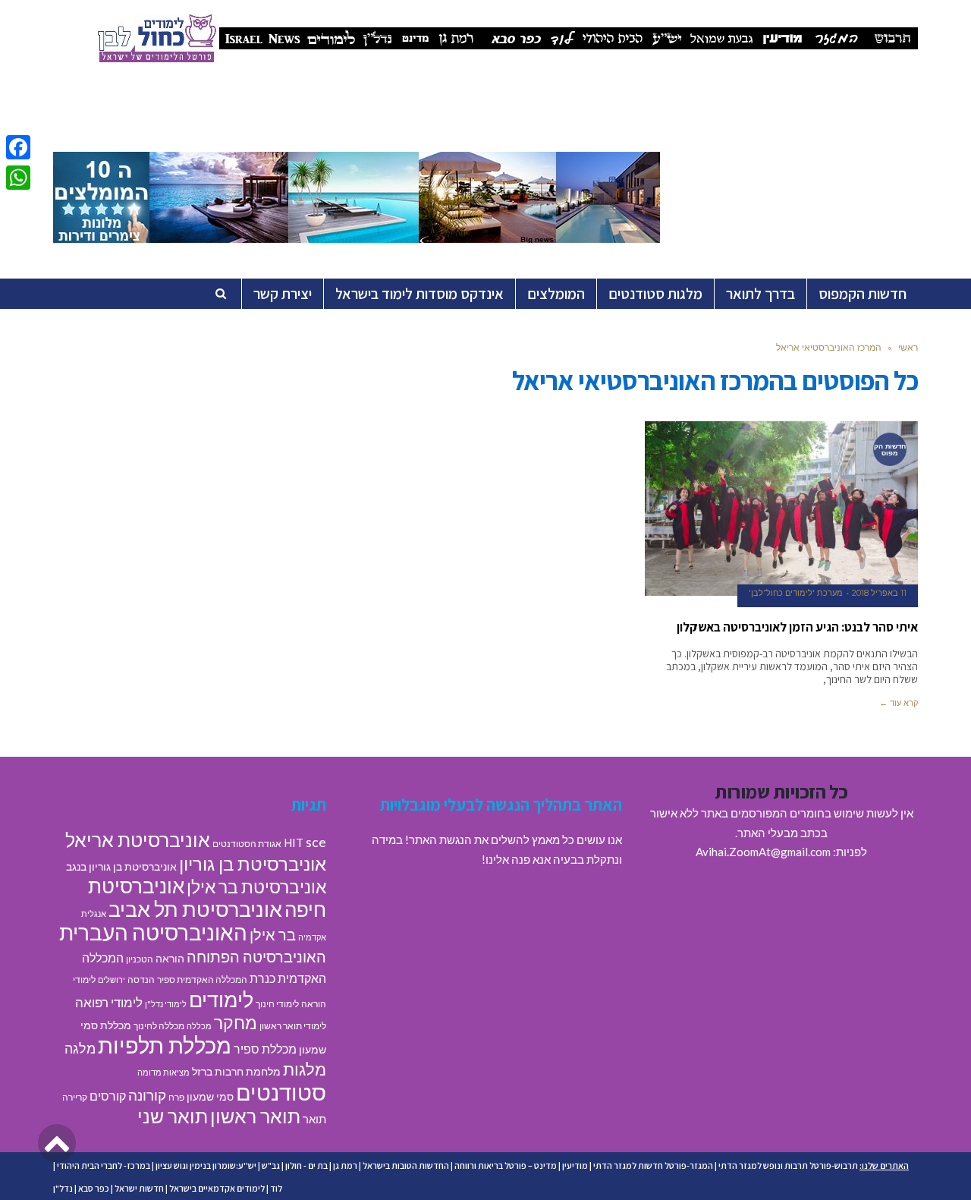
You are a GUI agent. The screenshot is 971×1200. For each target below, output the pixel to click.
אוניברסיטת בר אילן (256, 886)
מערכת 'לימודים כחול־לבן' (796, 592)
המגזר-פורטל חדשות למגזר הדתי (653, 1165)
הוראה (170, 959)
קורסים (108, 1095)
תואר (314, 1119)
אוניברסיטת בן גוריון (252, 863)
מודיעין (575, 1165)
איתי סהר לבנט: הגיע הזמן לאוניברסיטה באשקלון (797, 627)
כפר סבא (93, 1188)
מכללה (199, 1026)
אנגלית (93, 913)
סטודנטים (281, 1092)
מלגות (304, 1069)
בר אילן (273, 934)
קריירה (74, 1097)
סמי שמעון (210, 1097)
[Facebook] (18, 147)
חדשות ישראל (139, 1188)
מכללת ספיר (265, 1048)
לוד (276, 1188)
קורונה (147, 1095)
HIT (293, 842)
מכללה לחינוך (159, 1025)
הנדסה (141, 979)
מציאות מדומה (163, 1072)
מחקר (235, 1022)
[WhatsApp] (18, 177)
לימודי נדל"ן (166, 1004)
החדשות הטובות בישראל (406, 1165)
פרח (176, 1097)
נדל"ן (63, 1188)
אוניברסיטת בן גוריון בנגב (121, 867)
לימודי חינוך (277, 1003)
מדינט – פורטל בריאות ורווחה (505, 1165)
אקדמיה (312, 937)
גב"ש (271, 1165)
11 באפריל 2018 (879, 592)
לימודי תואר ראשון (292, 1025)
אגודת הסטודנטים (246, 843)
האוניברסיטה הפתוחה (256, 956)
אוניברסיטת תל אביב (195, 908)
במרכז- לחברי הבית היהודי (103, 1165)
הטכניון (139, 959)
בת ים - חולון (306, 1165)
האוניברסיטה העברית (153, 932)
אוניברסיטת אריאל (137, 839)
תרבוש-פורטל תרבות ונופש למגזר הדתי (788, 1165)
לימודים (221, 999)
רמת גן (345, 1165)
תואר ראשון (255, 1115)
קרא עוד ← (898, 703)
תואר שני (172, 1115)
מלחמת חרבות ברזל (236, 1072)
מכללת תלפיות (164, 1045)
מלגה (80, 1048)
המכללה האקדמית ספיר (202, 979)
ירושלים (111, 979)
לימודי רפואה (109, 1002)
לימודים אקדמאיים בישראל (217, 1188)
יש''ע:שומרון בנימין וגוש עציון (206, 1165)
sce (316, 841)
